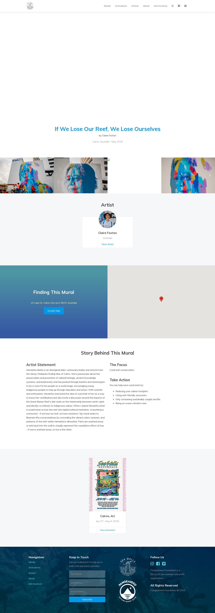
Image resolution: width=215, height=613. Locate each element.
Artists (135, 5)
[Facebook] (179, 6)
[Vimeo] (185, 6)
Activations (121, 5)
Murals (107, 5)
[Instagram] (172, 6)
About (146, 5)
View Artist (107, 244)
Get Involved (160, 5)
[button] (210, 175)
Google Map (54, 310)
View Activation (107, 530)
